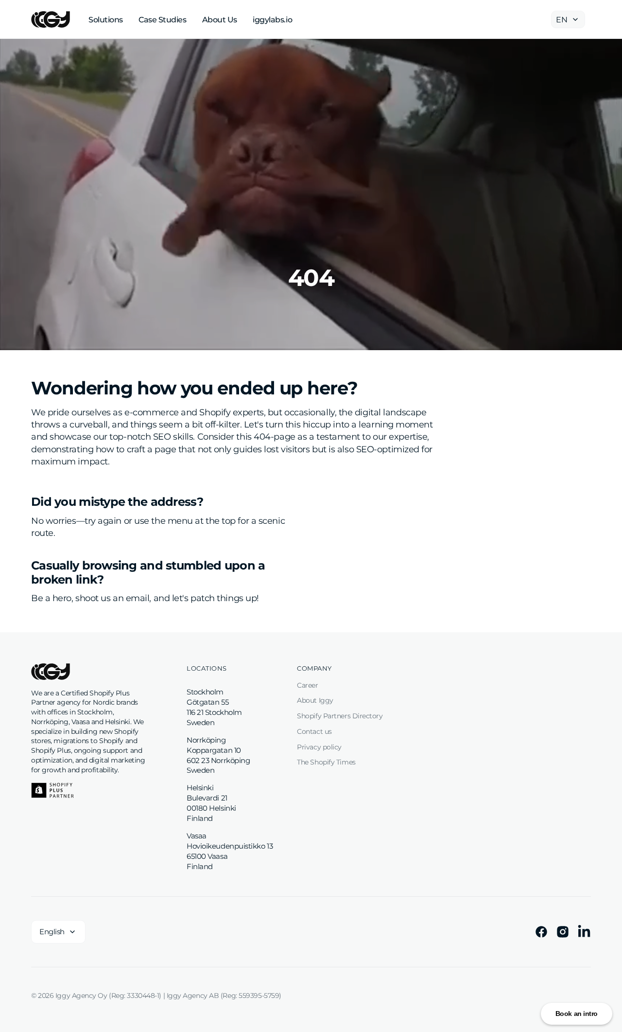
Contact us (314, 731)
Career (307, 685)
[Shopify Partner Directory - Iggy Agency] (52, 790)
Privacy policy (319, 747)
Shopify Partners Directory (339, 716)
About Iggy (315, 700)
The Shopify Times (326, 762)
